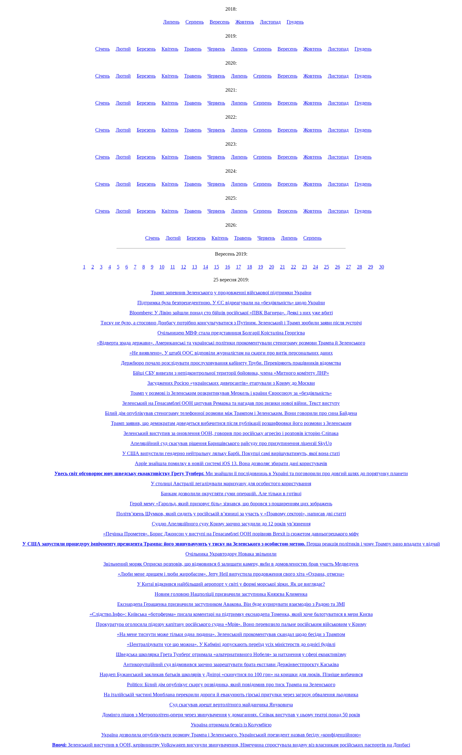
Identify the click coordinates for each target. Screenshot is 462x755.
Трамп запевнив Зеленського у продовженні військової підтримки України (231, 292)
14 (205, 266)
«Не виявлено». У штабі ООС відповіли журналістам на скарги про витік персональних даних (231, 353)
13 (194, 266)
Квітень (170, 49)
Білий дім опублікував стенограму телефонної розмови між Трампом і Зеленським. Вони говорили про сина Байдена (231, 413)
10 (161, 266)
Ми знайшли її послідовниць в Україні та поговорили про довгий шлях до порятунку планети (231, 473)
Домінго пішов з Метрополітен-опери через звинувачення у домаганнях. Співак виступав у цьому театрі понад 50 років (231, 714)
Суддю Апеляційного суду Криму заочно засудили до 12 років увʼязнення (231, 523)
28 (359, 266)
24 (315, 266)
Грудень (295, 21)
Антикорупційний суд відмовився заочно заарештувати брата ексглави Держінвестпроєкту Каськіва (231, 664)
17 (238, 266)
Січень (102, 49)
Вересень (219, 21)
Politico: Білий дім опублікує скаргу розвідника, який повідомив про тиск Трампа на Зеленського (231, 684)
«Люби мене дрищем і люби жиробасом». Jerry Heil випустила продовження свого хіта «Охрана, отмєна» (231, 574)
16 (227, 266)
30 (381, 266)
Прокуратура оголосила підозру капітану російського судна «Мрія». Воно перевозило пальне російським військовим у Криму (231, 624)
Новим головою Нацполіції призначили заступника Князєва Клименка (231, 594)
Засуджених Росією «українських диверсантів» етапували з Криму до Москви (231, 383)
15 (216, 266)
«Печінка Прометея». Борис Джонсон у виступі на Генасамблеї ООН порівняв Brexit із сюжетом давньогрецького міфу (231, 533)
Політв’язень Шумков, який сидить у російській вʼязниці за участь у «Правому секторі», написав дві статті (231, 513)
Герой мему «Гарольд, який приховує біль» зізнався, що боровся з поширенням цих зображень (231, 503)
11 (172, 266)
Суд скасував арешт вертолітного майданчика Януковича (231, 704)
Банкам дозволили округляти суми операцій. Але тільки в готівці (231, 493)
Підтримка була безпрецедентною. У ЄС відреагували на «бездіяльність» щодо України (231, 302)
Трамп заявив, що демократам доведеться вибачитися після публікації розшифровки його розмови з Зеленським (231, 423)
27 (348, 266)
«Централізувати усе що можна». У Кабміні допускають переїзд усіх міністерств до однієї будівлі (231, 644)
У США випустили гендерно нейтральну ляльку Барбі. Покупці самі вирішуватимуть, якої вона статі (231, 453)
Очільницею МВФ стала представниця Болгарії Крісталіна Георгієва (231, 332)
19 (260, 266)
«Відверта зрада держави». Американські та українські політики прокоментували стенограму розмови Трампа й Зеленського (231, 342)
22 (293, 266)
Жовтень (244, 21)
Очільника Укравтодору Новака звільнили (231, 554)
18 (249, 266)
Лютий (123, 49)
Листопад (270, 21)
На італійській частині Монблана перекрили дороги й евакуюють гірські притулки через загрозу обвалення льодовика (231, 694)
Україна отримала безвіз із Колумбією (231, 724)
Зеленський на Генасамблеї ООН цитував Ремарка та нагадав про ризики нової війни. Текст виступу (231, 403)
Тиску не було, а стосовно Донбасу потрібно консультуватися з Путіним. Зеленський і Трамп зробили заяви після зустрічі (231, 322)
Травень (192, 49)
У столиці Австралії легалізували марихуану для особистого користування (231, 483)
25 (326, 266)
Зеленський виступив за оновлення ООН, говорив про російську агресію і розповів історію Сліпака (231, 433)
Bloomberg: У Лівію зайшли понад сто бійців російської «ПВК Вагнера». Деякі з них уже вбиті (231, 312)
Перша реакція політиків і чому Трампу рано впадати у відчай (231, 543)
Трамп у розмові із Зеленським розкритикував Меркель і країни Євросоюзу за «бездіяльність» (231, 393)
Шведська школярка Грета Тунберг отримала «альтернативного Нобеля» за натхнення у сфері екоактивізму (231, 654)
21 (282, 266)
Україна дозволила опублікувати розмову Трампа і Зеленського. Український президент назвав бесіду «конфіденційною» (231, 734)
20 (271, 266)
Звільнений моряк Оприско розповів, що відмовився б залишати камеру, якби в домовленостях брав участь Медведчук (231, 564)
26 (337, 266)
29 (370, 266)
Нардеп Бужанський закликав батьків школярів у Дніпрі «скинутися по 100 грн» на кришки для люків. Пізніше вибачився (231, 674)
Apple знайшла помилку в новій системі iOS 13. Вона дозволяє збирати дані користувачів (231, 463)
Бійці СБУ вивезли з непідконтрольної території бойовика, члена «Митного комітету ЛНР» (231, 373)
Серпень (194, 21)
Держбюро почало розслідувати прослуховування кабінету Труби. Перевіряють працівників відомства (231, 363)
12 (183, 266)
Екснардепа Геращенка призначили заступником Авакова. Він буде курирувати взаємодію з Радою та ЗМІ (231, 604)
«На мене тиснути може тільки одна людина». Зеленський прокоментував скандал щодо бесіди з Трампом (231, 634)
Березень (146, 49)
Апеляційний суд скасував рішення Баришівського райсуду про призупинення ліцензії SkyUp (231, 443)
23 (304, 266)
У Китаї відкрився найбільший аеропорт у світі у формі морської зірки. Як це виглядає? (231, 584)
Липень (171, 21)
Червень (216, 49)
